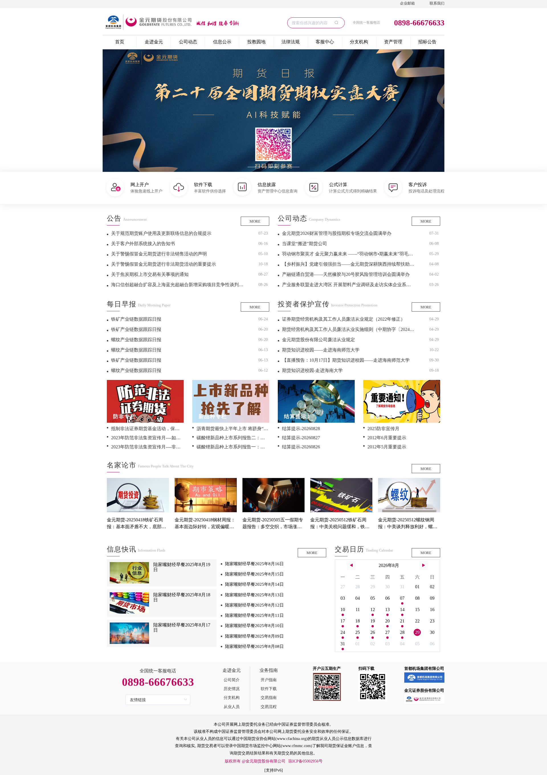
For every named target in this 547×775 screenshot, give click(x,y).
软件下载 (269, 689)
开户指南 (269, 680)
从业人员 (232, 707)
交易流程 (269, 707)
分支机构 (232, 697)
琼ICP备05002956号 (305, 761)
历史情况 (232, 689)
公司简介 (232, 680)
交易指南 (269, 697)
